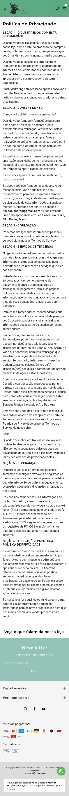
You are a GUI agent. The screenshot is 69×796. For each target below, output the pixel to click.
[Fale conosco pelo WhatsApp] (61, 771)
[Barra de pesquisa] (57, 8)
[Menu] (5, 8)
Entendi (10, 789)
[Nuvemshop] (34, 773)
